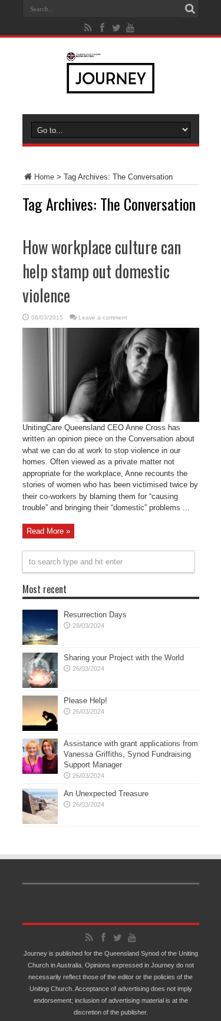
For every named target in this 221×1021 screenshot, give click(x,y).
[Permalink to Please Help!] (40, 728)
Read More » (48, 531)
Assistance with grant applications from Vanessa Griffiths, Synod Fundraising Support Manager (131, 754)
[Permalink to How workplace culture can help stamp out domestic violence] (110, 419)
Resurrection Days (95, 614)
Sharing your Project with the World (124, 657)
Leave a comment (102, 317)
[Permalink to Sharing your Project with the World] (40, 685)
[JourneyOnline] (110, 85)
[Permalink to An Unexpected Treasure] (40, 821)
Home (44, 176)
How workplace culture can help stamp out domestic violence (101, 271)
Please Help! (85, 700)
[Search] (190, 9)
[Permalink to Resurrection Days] (40, 642)
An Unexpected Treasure (106, 793)
